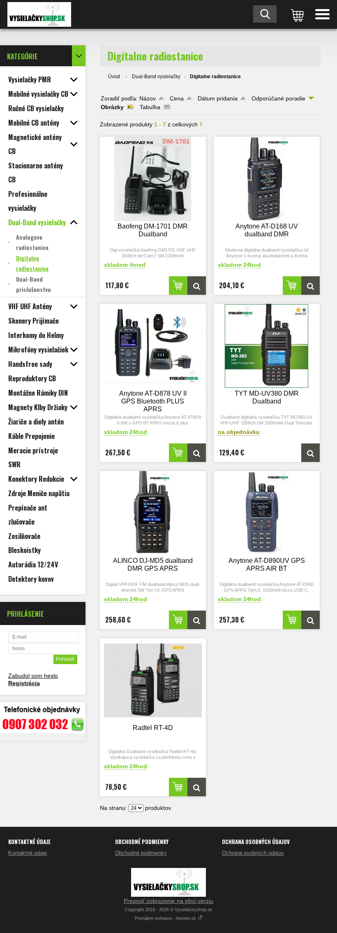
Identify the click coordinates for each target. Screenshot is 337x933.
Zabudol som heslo (33, 675)
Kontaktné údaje (27, 853)
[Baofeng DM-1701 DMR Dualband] (153, 179)
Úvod (114, 76)
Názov (147, 98)
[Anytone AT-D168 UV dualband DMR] (267, 179)
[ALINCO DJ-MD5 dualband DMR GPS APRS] (153, 513)
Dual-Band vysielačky (156, 76)
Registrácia (24, 683)
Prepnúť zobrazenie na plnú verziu (168, 901)
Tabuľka (150, 107)
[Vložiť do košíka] (178, 285)
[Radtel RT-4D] (153, 680)
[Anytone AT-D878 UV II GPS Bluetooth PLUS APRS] (153, 346)
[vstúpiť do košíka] (296, 14)
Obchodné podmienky (141, 853)
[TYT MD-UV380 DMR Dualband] (267, 346)
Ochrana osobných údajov (253, 853)
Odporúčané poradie (278, 98)
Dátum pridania (218, 98)
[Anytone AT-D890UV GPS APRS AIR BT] (267, 513)
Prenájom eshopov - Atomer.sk (166, 918)
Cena (177, 98)
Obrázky (112, 107)
